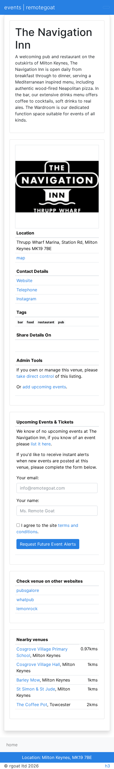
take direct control (35, 376)
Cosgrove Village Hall (38, 664)
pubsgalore (27, 590)
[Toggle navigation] (106, 7)
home (11, 744)
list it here (41, 443)
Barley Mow (28, 680)
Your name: (27, 500)
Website (24, 280)
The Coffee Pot (31, 704)
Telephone (26, 289)
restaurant (46, 322)
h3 (107, 765)
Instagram (26, 298)
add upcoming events (44, 386)
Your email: (27, 477)
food (30, 322)
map (20, 257)
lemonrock (27, 608)
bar (20, 322)
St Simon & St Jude (35, 689)
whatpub (25, 599)
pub (61, 322)
